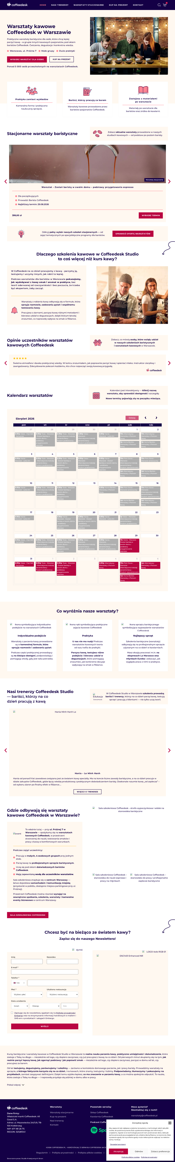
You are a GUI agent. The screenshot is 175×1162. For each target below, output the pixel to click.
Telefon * (15, 978)
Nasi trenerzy (59, 5)
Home (43, 5)
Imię (13, 957)
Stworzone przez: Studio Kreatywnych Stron (25, 1158)
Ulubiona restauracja (56, 989)
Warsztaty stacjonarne (89, 5)
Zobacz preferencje (160, 1151)
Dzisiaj (132, 418)
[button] (170, 1123)
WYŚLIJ (45, 1026)
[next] (156, 417)
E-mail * (14, 967)
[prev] (145, 417)
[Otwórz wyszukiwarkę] (159, 5)
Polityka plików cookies (131, 1157)
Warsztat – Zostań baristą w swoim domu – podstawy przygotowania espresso (87, 187)
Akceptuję (118, 1151)
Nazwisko (51, 957)
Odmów (139, 1151)
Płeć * (13, 989)
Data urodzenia (18, 1001)
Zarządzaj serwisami (118, 1144)
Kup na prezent (118, 5)
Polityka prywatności (149, 1157)
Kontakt (138, 5)
